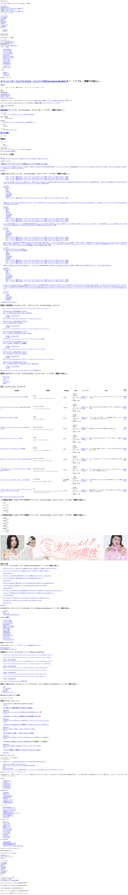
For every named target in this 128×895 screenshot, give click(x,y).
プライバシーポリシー (8, 799)
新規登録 (5, 30)
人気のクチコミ (7, 824)
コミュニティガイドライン (9, 808)
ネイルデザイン (7, 64)
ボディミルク (6, 376)
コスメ (4, 379)
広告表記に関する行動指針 (40, 100)
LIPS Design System (7, 814)
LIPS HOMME (6, 837)
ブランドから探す (7, 52)
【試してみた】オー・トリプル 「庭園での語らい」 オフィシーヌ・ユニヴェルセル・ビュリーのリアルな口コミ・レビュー (33, 769)
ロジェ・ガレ (6, 613)
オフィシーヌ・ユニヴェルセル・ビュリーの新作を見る (14, 681)
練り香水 (5, 691)
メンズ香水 (6, 689)
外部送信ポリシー (7, 801)
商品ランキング (7, 827)
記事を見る (3, 605)
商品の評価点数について (9, 807)
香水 (4, 129)
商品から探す (6, 54)
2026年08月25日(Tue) (5, 647)
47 (1, 89)
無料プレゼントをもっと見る (7, 755)
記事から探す (6, 61)
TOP (4, 144)
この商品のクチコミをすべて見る (9, 302)
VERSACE (5, 610)
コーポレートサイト (8, 795)
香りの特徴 (5, 133)
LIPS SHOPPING (7, 49)
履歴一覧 (7, 44)
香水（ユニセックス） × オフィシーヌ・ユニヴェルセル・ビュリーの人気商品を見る (21, 370)
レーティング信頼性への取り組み (56, 100)
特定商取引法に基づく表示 (9, 843)
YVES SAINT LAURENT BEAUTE (11, 614)
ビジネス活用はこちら (8, 815)
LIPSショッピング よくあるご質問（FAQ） (13, 845)
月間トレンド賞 (7, 67)
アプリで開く (4, 5)
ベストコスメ (6, 66)
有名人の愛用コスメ (8, 635)
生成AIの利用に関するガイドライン (11, 813)
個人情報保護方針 (7, 797)
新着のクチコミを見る (8, 57)
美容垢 (4, 383)
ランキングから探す (8, 53)
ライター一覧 (6, 823)
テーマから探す (7, 60)
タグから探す (6, 59)
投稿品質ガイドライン (8, 811)
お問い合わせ (6, 75)
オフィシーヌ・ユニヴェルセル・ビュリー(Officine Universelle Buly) (33, 81)
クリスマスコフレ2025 (8, 639)
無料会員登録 (15, 880)
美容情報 (5, 834)
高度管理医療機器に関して (9, 844)
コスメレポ (6, 380)
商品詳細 (3, 84)
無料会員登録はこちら (10, 42)
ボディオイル (6, 378)
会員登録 (3, 855)
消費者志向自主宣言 (8, 802)
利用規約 (5, 798)
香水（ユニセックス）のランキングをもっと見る (12, 496)
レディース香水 (7, 688)
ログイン (5, 31)
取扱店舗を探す (7, 63)
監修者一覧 (6, 822)
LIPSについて (6, 73)
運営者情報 (6, 792)
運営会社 (5, 72)
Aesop (4, 612)
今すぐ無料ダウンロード (6, 880)
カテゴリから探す (7, 50)
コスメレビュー (7, 382)
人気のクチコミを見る (8, 56)
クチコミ (5, 145)
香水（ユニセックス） (11, 129)
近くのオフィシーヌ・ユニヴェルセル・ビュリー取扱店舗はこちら (19, 122)
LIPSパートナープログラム (9, 810)
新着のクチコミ (7, 826)
